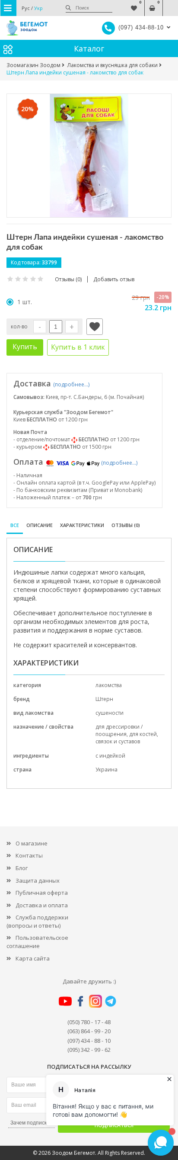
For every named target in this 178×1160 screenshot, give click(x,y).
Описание (39, 525)
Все (14, 525)
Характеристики (82, 525)
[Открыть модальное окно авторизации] (94, 326)
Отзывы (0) (125, 525)
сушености (109, 713)
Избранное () (134, 3)
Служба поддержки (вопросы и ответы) (37, 921)
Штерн (104, 699)
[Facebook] (80, 1000)
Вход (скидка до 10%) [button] (170, 3)
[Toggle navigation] (8, 8)
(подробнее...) (71, 384)
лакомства (108, 685)
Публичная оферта (42, 893)
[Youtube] (65, 1000)
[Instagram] (95, 1000)
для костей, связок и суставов (126, 737)
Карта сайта (33, 958)
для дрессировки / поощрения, (119, 730)
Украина (106, 769)
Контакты (29, 855)
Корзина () (152, 3)
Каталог (89, 48)
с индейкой (110, 755)
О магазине (32, 843)
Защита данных (38, 880)
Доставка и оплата (42, 905)
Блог (22, 868)
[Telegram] (110, 1000)
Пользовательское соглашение (37, 942)
